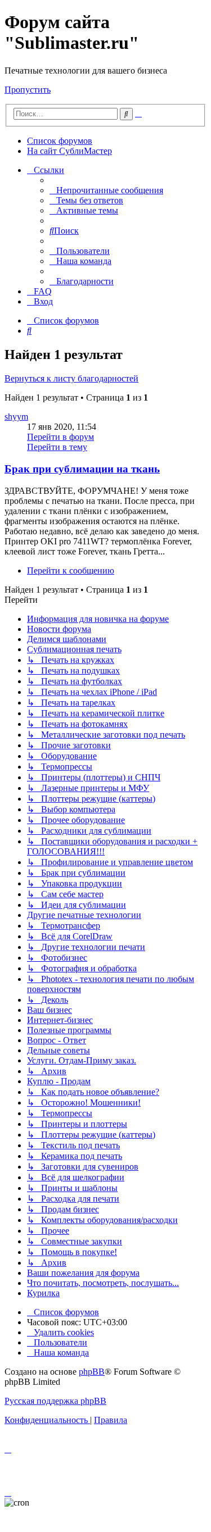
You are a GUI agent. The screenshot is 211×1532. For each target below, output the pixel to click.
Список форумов (59, 141)
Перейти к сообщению (70, 570)
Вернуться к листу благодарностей (71, 378)
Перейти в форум (60, 437)
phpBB (92, 1371)
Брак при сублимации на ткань (82, 469)
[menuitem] (106, 190)
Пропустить (28, 89)
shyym (16, 416)
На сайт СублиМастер (69, 151)
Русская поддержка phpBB (55, 1401)
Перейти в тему (57, 447)
